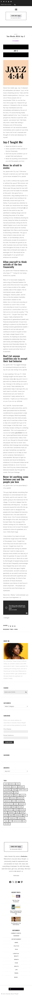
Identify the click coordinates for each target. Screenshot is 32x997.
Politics (16, 946)
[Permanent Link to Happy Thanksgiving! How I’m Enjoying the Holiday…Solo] (16, 909)
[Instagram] (7, 1)
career (14, 789)
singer (11, 815)
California (7, 789)
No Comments (15, 43)
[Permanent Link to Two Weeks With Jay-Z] (16, 56)
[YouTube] (9, 1)
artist (15, 786)
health (17, 795)
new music (7, 806)
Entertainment (16, 939)
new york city (8, 809)
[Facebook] (2, 1)
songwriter (18, 815)
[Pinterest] (12, 1)
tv (10, 821)
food (15, 792)
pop (6, 812)
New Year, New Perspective (16, 901)
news (13, 806)
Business (16, 935)
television (21, 818)
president (11, 812)
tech (6, 818)
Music (15, 34)
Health (16, 966)
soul (25, 815)
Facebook (6, 755)
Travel (16, 973)
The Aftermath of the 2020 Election (16, 923)
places (16, 809)
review (22, 812)
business (21, 786)
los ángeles (20, 801)
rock (6, 815)
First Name (7, 729)
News (16, 942)
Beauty (16, 956)
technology (12, 818)
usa (24, 821)
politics (22, 809)
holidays (13, 798)
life (14, 801)
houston (20, 798)
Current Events (16, 933)
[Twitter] (4, 1)
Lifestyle (16, 953)
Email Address (9, 735)
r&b (17, 812)
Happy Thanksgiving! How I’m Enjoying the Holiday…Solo (16, 912)
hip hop (23, 795)
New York (19, 806)
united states (17, 821)
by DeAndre (16, 40)
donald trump (8, 792)
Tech (16, 949)
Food (16, 962)
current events (22, 789)
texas (6, 821)
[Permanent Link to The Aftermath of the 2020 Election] (16, 921)
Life (16, 969)
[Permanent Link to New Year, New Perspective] (16, 898)
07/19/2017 (16, 38)
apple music (8, 786)
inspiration (8, 801)
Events (16, 959)
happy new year (9, 795)
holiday (7, 798)
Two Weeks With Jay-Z (16, 36)
